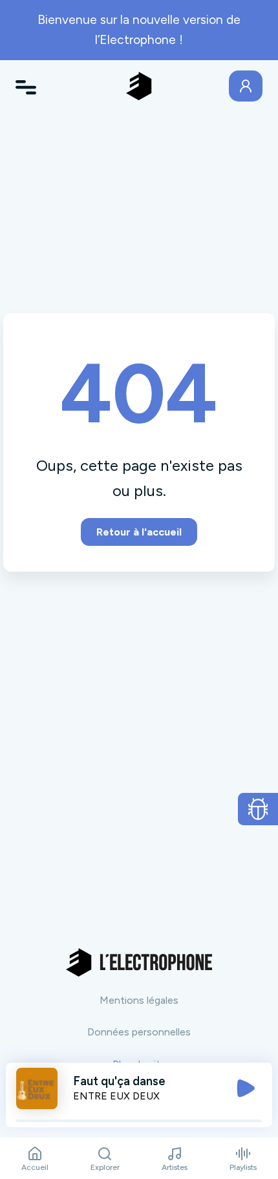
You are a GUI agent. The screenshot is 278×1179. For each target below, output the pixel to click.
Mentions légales (139, 1000)
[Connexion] (245, 86)
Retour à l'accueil (139, 532)
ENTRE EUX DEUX (116, 1096)
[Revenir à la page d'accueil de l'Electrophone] (139, 86)
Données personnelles (139, 1032)
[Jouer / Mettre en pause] (246, 1088)
